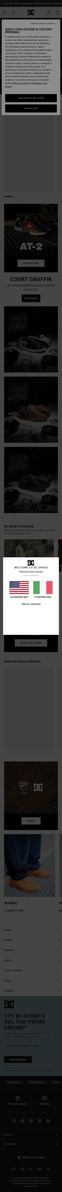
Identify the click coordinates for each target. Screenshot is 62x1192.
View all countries (31, 604)
